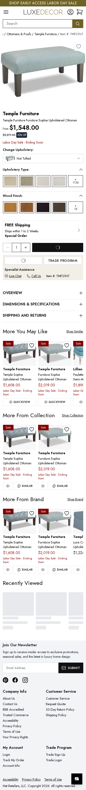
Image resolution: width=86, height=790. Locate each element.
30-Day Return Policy (60, 709)
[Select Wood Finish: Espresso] (43, 207)
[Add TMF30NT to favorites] (66, 345)
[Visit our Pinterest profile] (5, 680)
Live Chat (15, 276)
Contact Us (10, 704)
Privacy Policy (12, 726)
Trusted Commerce (15, 715)
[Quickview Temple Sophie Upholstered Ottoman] (8, 486)
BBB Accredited (13, 709)
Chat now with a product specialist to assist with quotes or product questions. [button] (51, 767)
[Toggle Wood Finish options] (81, 195)
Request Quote (56, 704)
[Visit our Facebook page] (15, 680)
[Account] (70, 12)
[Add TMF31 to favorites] (31, 345)
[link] (79, 12)
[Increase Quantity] (25, 247)
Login (6, 754)
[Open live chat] (76, 778)
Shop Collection (72, 415)
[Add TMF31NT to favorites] (78, 46)
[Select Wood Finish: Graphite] (59, 207)
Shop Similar (74, 331)
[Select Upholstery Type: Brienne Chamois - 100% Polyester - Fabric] (10, 181)
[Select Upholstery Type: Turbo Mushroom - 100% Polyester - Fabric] (26, 181)
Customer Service (57, 698)
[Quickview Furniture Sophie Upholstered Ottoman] (43, 486)
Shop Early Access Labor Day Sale (43, 3)
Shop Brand (75, 499)
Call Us (36, 276)
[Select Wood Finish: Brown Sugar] (10, 207)
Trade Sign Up (55, 754)
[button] (40, 169)
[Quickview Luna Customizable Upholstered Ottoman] (78, 570)
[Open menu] (6, 12)
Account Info (11, 765)
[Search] (77, 23)
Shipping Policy (56, 715)
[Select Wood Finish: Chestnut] (26, 207)
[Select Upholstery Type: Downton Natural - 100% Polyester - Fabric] (43, 181)
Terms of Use (11, 731)
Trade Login (54, 760)
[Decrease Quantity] (7, 247)
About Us (9, 698)
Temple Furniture (45, 34)
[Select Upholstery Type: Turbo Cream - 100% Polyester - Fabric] (59, 181)
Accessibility (10, 720)
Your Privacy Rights (15, 737)
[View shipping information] (43, 230)
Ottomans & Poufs (19, 34)
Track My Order (13, 760)
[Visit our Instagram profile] (25, 680)
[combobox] (37, 24)
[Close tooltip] (78, 765)
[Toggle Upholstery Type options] (81, 169)
